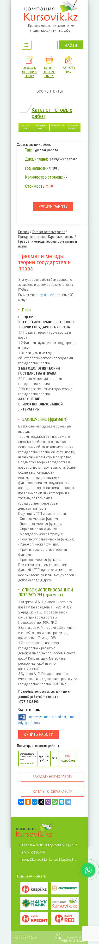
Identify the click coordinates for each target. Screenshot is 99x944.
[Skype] (61, 802)
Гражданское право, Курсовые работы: (46, 237)
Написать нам (68, 69)
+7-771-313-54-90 (34, 852)
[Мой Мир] (34, 802)
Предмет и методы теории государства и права (28, 756)
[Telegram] (68, 802)
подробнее (67, 760)
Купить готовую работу (49, 72)
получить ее (45, 295)
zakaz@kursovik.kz (34, 859)
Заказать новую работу (52, 777)
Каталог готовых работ (51, 113)
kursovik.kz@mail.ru (62, 859)
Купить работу (38, 734)
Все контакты (49, 91)
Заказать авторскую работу (29, 72)
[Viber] (48, 802)
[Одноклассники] (28, 802)
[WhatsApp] (55, 802)
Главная (23, 232)
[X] (41, 802)
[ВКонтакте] (21, 802)
